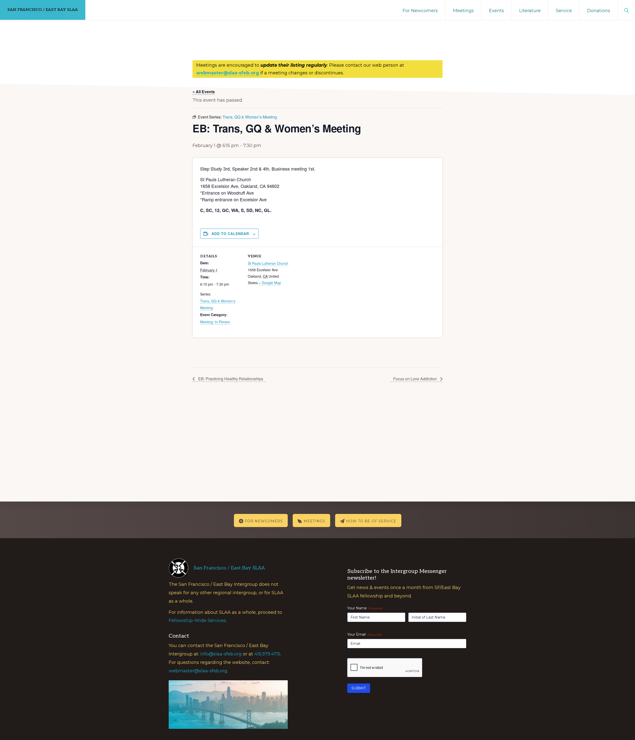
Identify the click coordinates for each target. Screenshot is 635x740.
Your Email (364, 634)
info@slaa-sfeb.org (221, 654)
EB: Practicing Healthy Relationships (230, 379)
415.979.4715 (267, 654)
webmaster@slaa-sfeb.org (198, 671)
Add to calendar (230, 233)
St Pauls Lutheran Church (268, 263)
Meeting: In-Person (215, 321)
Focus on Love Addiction (415, 379)
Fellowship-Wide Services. (198, 620)
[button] (626, 10)
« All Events (203, 91)
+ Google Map (270, 282)
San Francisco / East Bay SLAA (42, 9)
